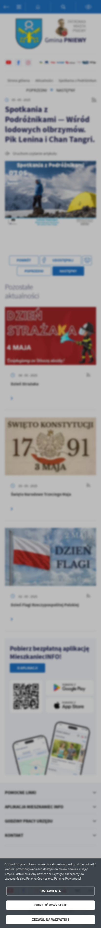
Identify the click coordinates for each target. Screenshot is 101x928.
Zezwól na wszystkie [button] (50, 919)
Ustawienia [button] (50, 890)
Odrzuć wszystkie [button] (50, 905)
